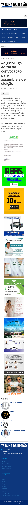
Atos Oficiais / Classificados (10, 33)
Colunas (10, 37)
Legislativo (5, 484)
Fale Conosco (6, 468)
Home (4, 461)
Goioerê (8, 29)
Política (17, 37)
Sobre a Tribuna (7, 464)
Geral (4, 37)
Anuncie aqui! (6, 466)
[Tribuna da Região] (14, 5)
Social (4, 41)
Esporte (23, 33)
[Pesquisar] (25, 16)
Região (15, 29)
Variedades (11, 41)
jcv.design (18, 503)
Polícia (24, 37)
